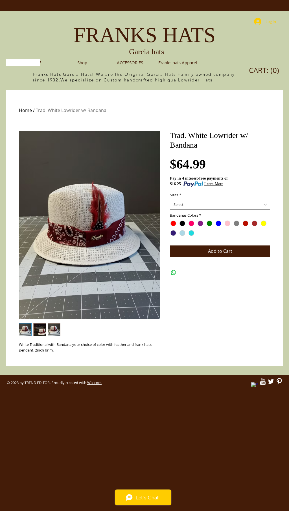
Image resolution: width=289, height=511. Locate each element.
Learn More (213, 184)
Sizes (175, 195)
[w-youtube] (262, 381)
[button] (130, 62)
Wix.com (94, 382)
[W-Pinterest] (279, 381)
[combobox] (220, 205)
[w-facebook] (254, 385)
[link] (265, 70)
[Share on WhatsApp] (173, 272)
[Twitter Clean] (271, 381)
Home (25, 110)
